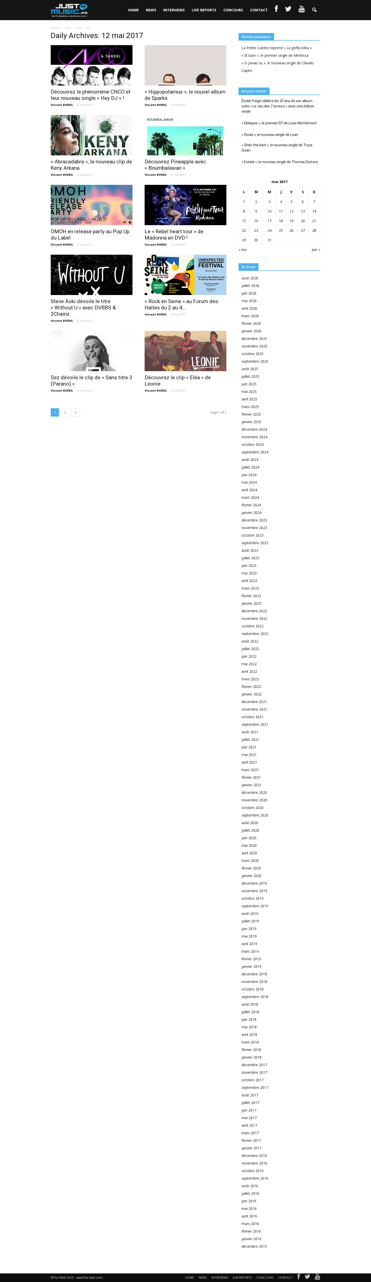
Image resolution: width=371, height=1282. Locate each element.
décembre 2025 (254, 338)
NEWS (151, 10)
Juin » (316, 249)
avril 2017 (249, 1125)
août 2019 (250, 913)
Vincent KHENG (62, 105)
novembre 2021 (254, 709)
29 (244, 240)
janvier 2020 (251, 875)
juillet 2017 (250, 1102)
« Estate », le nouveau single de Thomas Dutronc (280, 162)
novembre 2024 (254, 436)
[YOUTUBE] (301, 10)
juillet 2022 (250, 648)
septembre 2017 (255, 1087)
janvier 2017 (251, 1148)
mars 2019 (250, 951)
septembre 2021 (255, 724)
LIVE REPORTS (204, 10)
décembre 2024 (254, 429)
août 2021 (250, 732)
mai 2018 (249, 1027)
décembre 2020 (254, 792)
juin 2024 (249, 474)
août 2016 (250, 1185)
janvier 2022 (251, 694)
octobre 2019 (252, 898)
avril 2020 (249, 853)
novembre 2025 (254, 346)
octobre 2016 (252, 1170)
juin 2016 (249, 1201)
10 (270, 211)
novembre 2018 (254, 981)
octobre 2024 (252, 444)
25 (281, 230)
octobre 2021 (252, 716)
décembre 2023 (254, 520)
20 (303, 220)
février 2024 (251, 505)
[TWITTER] (288, 10)
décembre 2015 (254, 1246)
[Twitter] (307, 1277)
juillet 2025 (250, 376)
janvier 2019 (251, 966)
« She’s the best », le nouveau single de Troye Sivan (277, 147)
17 (270, 220)
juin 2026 (249, 293)
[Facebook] (298, 1277)
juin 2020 (249, 837)
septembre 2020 (255, 815)
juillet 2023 (250, 558)
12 (291, 211)
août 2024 (250, 459)
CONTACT (259, 10)
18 (281, 220)
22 (244, 230)
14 (314, 211)
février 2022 (251, 686)
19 (291, 220)
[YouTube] (317, 1277)
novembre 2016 (254, 1163)
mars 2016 (250, 1223)
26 (291, 230)
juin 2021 (249, 747)
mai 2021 (249, 754)
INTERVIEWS (174, 10)
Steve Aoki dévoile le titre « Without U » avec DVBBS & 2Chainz (83, 307)
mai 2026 (249, 300)
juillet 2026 (250, 285)
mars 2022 (250, 679)
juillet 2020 (250, 830)
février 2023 (251, 595)
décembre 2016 (254, 1155)
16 (256, 220)
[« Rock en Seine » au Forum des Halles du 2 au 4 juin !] (185, 275)
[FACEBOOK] (276, 10)
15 (244, 220)
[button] (314, 10)
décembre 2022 (254, 610)
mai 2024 (249, 482)
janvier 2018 (251, 1057)
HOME (133, 10)
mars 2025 (250, 406)
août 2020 (250, 822)
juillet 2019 (250, 921)
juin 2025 (249, 384)
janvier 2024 (251, 512)
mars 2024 (250, 497)
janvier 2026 (251, 331)
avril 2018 (249, 1034)
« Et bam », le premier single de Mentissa (275, 55)
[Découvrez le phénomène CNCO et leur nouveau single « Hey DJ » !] (91, 65)
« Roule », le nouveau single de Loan (270, 135)
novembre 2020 (254, 800)
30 (256, 240)
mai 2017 (249, 1117)
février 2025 (251, 414)
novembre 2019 (254, 890)
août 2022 (250, 641)
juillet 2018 (250, 1011)
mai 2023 (249, 573)
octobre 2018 (252, 989)
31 (270, 240)
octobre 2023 (252, 535)
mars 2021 (250, 769)
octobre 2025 (252, 353)
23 (256, 230)
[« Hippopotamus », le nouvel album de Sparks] (185, 65)
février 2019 (251, 958)
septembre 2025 (255, 361)
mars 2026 (250, 315)
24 (270, 230)
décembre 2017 (254, 1064)
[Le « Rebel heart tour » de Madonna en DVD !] (185, 205)
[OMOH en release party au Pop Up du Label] (91, 205)
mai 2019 (249, 936)
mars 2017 (250, 1132)
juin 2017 (249, 1110)
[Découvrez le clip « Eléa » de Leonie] (185, 351)
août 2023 (250, 550)
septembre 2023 (255, 542)
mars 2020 (250, 860)
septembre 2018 (255, 996)
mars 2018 (250, 1042)
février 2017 (251, 1140)
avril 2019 (249, 943)
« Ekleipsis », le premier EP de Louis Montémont (279, 123)
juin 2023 (249, 565)
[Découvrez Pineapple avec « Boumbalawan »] (185, 135)
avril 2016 (249, 1216)
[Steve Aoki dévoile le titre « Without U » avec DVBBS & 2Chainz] (91, 275)
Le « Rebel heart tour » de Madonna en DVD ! (174, 234)
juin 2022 (249, 656)
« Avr (243, 249)
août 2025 (250, 368)
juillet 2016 (250, 1193)
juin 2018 (249, 1019)
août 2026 (250, 278)
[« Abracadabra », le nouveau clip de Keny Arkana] (91, 135)
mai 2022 (249, 663)
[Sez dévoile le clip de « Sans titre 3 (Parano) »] (91, 351)
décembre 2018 (254, 974)
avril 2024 (249, 489)
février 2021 (251, 777)
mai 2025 (249, 391)
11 (281, 211)
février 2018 (251, 1049)
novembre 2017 (254, 1072)
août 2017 (250, 1095)
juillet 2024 (250, 467)
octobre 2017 (252, 1079)
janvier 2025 (251, 421)
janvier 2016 (251, 1238)
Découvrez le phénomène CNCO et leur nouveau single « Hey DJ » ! (90, 95)
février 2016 (251, 1231)
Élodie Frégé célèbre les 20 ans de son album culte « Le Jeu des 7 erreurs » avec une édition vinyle (278, 106)
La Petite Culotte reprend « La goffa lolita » (277, 47)
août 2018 (250, 1004)
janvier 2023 (251, 603)
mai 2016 (249, 1208)
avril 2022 (249, 671)
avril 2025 (249, 399)
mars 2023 (250, 588)
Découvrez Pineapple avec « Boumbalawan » (175, 165)
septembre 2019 (255, 906)
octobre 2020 (252, 807)
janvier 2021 (251, 784)
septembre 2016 (255, 1178)
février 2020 (251, 868)
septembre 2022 (255, 633)
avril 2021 (249, 762)
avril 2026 (249, 308)
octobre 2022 (252, 626)
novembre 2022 (254, 618)
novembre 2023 (254, 527)
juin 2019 (249, 928)
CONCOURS (233, 10)
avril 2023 (249, 580)
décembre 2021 (254, 701)
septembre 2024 (255, 452)
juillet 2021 (250, 739)
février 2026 (251, 323)
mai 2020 (249, 845)
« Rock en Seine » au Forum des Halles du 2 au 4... (181, 304)
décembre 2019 (254, 883)
